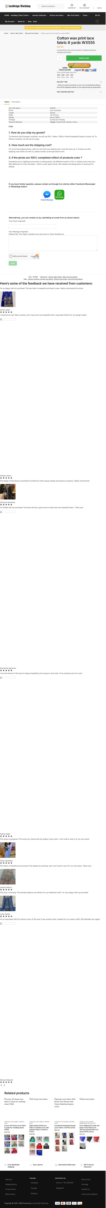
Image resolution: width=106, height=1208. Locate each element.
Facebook (34, 1188)
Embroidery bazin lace (86, 1129)
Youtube (33, 1193)
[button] (97, 18)
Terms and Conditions (88, 1199)
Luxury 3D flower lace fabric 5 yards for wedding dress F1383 (15, 1134)
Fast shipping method (64, 98)
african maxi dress (59, 285)
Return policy (10, 1199)
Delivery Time (61, 86)
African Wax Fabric (16, 33)
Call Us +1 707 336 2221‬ (64, 1188)
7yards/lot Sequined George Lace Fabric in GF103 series (64, 1133)
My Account (84, 1185)
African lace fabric (11, 1128)
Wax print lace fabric (32, 33)
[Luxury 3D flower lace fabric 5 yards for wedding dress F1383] (15, 1115)
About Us (8, 1185)
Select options (15, 1162)
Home (6, 33)
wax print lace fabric (73, 285)
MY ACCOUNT (83, 8)
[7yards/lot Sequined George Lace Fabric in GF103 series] (64, 1115)
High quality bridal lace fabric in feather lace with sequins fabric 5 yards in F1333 (38, 1135)
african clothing (32, 285)
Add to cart (83, 62)
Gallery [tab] (7, 108)
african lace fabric (45, 285)
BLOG (98, 8)
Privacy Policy (10, 1194)
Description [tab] (16, 108)
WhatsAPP (59, 1193)
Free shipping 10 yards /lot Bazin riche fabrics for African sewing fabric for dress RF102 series (88, 1135)
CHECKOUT (70, 8)
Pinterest (33, 1199)
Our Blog (83, 1189)
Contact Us (84, 1194)
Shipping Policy (11, 1189)
